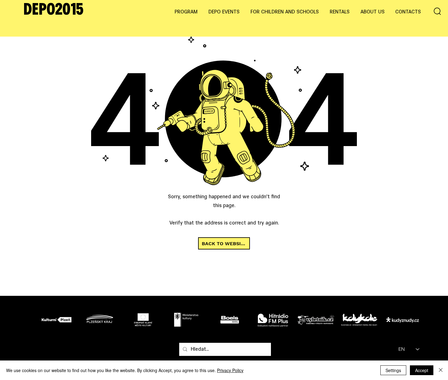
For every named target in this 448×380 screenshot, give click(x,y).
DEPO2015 (53, 10)
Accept (421, 370)
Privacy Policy (230, 370)
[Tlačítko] (58, 319)
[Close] (440, 370)
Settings (393, 370)
